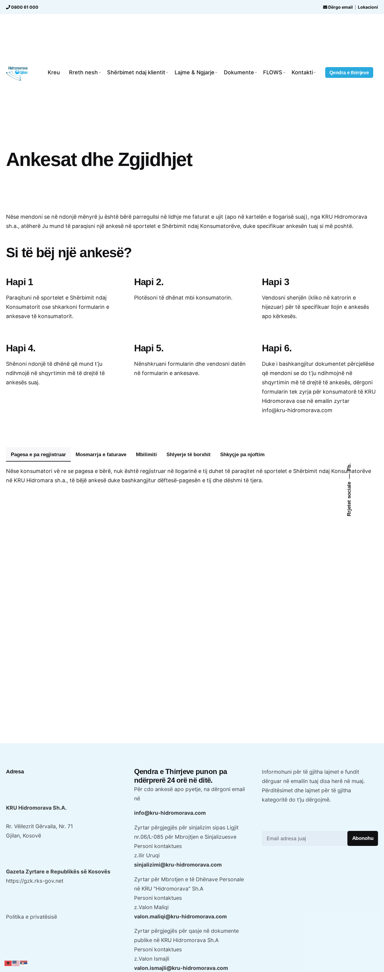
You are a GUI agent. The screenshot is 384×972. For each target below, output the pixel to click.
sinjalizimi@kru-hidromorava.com (178, 864)
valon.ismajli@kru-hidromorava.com (181, 968)
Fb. (349, 467)
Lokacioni (368, 7)
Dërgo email (340, 7)
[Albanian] (8, 963)
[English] (16, 963)
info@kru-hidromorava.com (170, 813)
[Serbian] (24, 963)
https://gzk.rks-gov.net (34, 881)
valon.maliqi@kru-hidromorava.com (180, 916)
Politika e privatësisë (31, 917)
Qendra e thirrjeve (349, 72)
